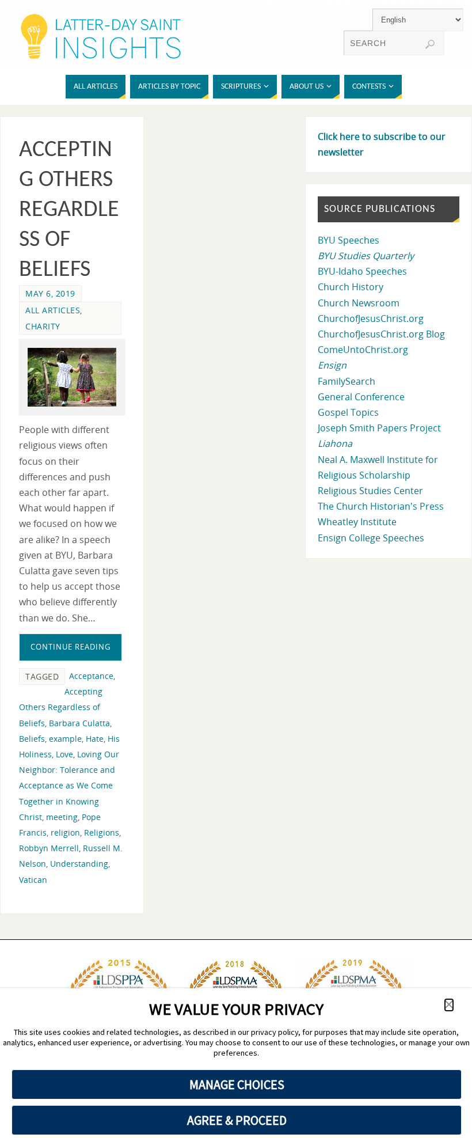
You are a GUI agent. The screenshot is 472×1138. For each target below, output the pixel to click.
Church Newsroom (358, 303)
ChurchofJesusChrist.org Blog (381, 334)
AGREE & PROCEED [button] (237, 1120)
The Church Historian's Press (381, 506)
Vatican (33, 879)
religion (65, 832)
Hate (95, 738)
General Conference (361, 396)
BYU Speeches (348, 240)
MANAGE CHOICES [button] (236, 1084)
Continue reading (71, 647)
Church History (350, 286)
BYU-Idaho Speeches (362, 271)
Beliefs (32, 738)
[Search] (430, 44)
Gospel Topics (348, 412)
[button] (449, 1005)
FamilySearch (346, 381)
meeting (62, 816)
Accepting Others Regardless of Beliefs (69, 210)
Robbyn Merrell (49, 848)
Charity (42, 326)
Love (64, 754)
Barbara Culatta (79, 723)
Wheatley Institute (357, 521)
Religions (101, 832)
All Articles (52, 310)
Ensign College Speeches (371, 538)
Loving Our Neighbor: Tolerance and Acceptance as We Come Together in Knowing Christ (69, 785)
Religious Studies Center (370, 490)
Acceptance (91, 675)
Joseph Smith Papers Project (379, 428)
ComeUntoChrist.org (363, 349)
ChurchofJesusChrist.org (371, 318)
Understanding (79, 863)
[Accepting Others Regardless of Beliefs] (72, 377)
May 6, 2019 (50, 293)
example (65, 738)
